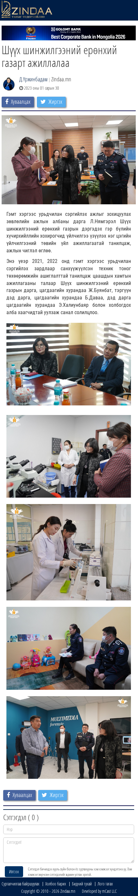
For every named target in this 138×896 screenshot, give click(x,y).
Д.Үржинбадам (33, 79)
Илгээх (14, 871)
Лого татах (105, 884)
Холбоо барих (55, 884)
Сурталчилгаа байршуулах (20, 884)
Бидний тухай (82, 884)
